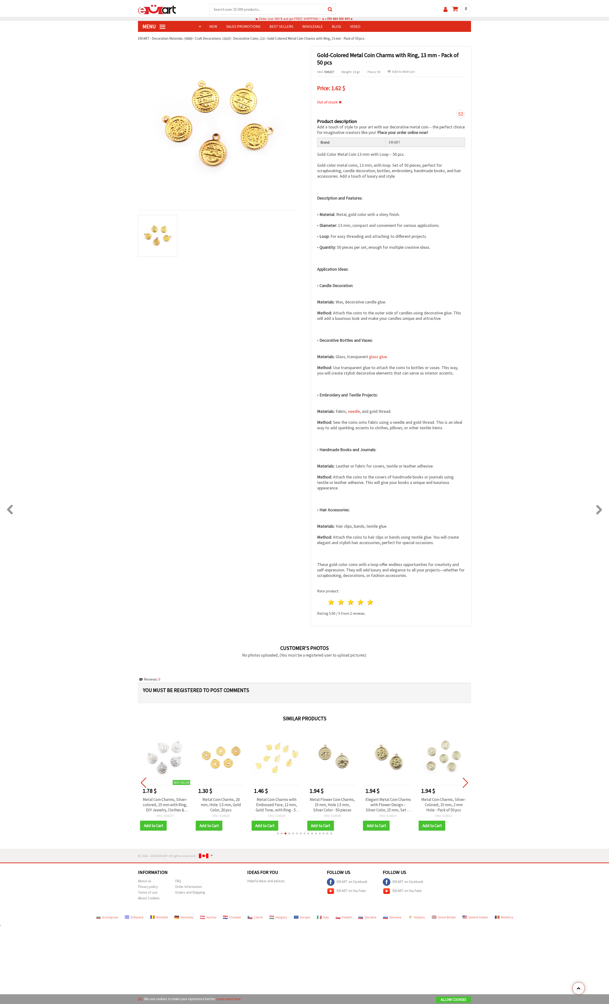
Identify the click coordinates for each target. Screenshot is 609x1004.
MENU (149, 26)
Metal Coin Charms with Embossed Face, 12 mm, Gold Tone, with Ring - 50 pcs (277, 805)
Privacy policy (148, 886)
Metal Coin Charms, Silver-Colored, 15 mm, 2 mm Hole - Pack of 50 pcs (443, 805)
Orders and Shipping (190, 892)
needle (354, 411)
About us (144, 881)
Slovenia (395, 917)
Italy (326, 917)
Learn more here (228, 999)
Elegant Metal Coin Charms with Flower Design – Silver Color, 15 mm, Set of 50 (388, 805)
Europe (305, 917)
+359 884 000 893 (337, 19)
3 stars (351, 602)
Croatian (235, 917)
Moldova (507, 917)
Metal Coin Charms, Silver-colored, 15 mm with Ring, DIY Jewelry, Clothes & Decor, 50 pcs (165, 805)
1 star (331, 602)
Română (162, 917)
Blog (336, 26)
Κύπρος (419, 917)
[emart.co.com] (157, 9)
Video (355, 26)
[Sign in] (445, 9)
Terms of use (147, 892)
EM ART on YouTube (351, 890)
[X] (140, 999)
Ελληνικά (137, 917)
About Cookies (149, 898)
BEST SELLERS (281, 26)
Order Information (188, 886)
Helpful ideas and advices (266, 881)
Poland (347, 917)
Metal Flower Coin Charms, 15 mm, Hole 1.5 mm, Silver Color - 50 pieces (332, 805)
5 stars (370, 602)
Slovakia (370, 917)
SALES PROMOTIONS (243, 26)
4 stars (360, 602)
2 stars (341, 602)
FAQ (178, 881)
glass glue (378, 356)
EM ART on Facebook (351, 881)
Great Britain (447, 917)
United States (478, 917)
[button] (278, 833)
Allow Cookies (453, 999)
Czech (258, 917)
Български (110, 917)
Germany (187, 917)
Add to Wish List (403, 71)
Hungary (281, 917)
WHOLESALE (312, 26)
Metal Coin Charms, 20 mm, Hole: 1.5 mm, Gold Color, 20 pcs (221, 805)
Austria (211, 917)
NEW (213, 26)
